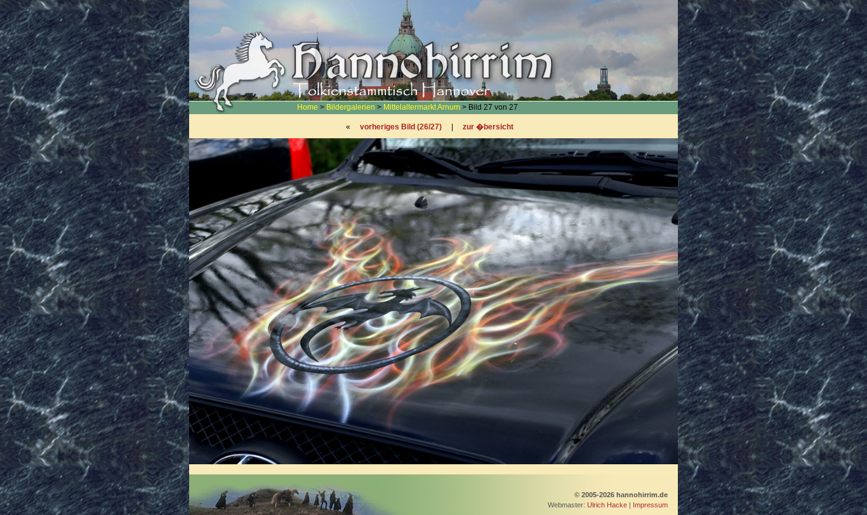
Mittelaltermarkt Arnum (421, 107)
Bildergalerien (350, 107)
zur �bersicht (488, 126)
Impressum (650, 505)
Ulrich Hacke (607, 505)
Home (307, 107)
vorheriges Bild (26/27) (401, 126)
